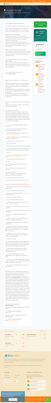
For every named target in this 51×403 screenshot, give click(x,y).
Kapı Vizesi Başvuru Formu (41, 24)
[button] (6, 1)
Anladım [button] (13, 399)
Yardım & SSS (17, 375)
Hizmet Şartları (7, 377)
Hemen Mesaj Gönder (40, 53)
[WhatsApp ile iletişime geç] (48, 399)
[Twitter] (30, 393)
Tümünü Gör (43, 331)
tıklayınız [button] (11, 396)
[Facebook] (27, 393)
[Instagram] (33, 393)
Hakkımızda (7, 375)
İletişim (16, 377)
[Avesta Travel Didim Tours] (14, 381)
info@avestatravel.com (13, 320)
